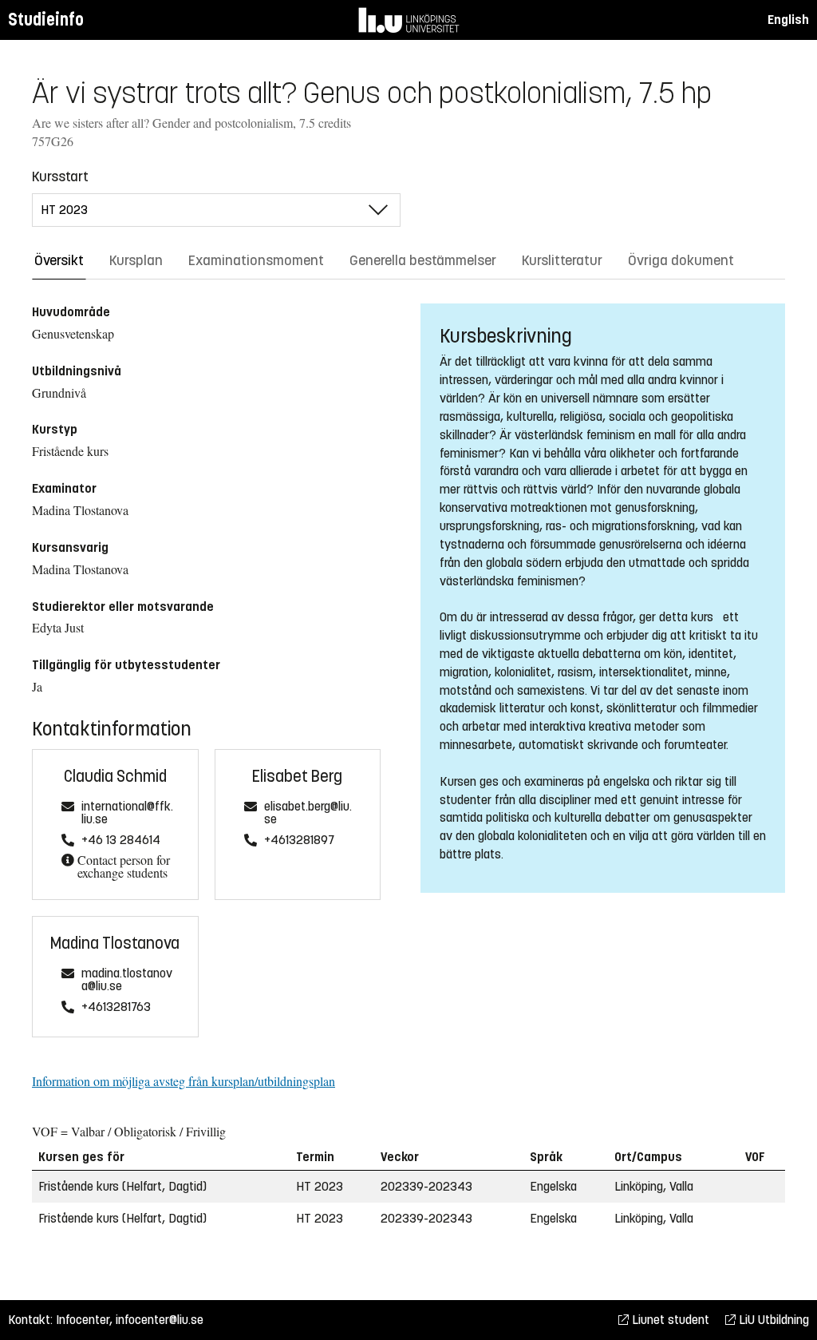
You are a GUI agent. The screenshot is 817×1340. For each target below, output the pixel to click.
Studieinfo (46, 19)
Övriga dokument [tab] (681, 260)
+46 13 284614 (120, 840)
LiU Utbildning (772, 1319)
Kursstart (60, 176)
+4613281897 (299, 840)
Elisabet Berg (297, 777)
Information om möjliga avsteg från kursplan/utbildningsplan (183, 1080)
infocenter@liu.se (159, 1319)
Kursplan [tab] (136, 260)
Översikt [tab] (59, 260)
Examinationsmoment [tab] (256, 260)
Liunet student (669, 1319)
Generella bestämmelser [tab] (422, 260)
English (788, 19)
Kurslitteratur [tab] (562, 260)
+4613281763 (116, 1007)
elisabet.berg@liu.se (308, 813)
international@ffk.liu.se (127, 813)
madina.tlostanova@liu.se (126, 980)
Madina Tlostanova (115, 943)
